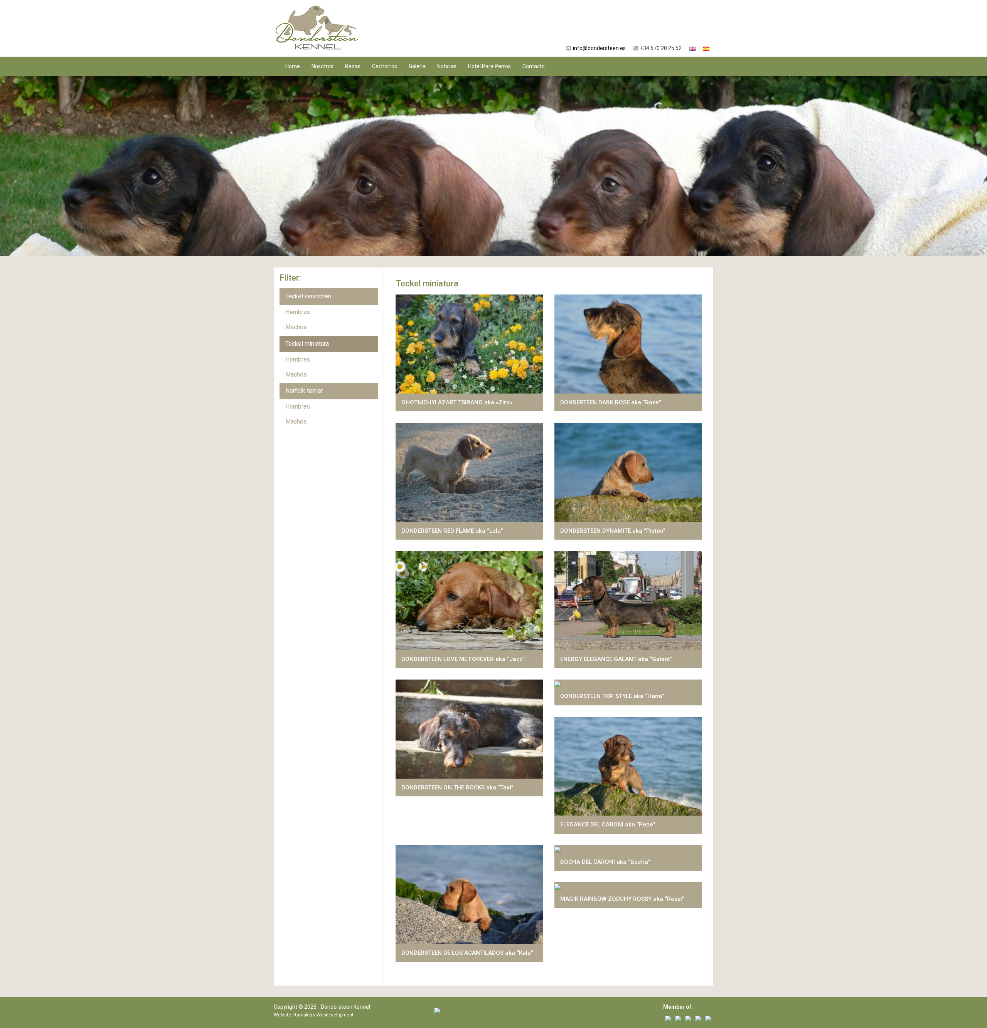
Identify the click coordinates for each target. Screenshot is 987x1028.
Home (292, 66)
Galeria (417, 66)
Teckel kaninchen (308, 296)
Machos (296, 327)
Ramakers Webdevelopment (323, 1015)
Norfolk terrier (304, 390)
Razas (352, 66)
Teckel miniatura (307, 343)
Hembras (297, 312)
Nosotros (322, 66)
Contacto (533, 66)
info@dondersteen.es (599, 48)
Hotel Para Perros (489, 66)
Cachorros (384, 66)
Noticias (446, 66)
